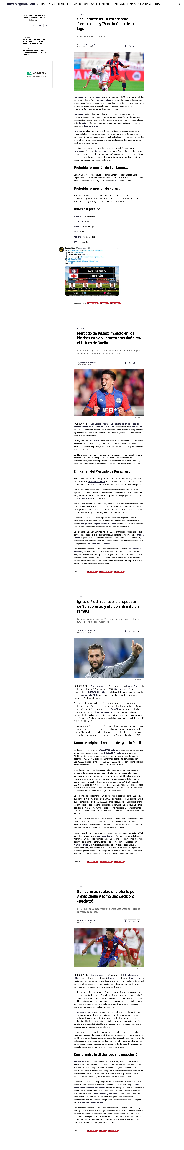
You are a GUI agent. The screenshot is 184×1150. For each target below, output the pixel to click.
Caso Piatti (116, 683)
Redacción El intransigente (88, 45)
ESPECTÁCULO (119, 4)
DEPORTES (104, 4)
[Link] (134, 46)
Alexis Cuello (109, 413)
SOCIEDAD (84, 4)
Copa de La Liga (93, 303)
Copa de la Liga (104, 100)
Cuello (105, 445)
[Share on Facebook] (125, 46)
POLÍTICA (61, 4)
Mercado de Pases (106, 558)
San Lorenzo (80, 97)
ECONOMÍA (72, 4)
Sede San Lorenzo (103, 686)
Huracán (99, 97)
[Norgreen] (36, 62)
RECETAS (157, 4)
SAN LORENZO (26, 37)
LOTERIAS (132, 4)
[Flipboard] (40, 25)
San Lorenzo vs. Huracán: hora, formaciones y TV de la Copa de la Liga (36, 18)
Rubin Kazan (136, 413)
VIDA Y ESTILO (145, 4)
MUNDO (93, 4)
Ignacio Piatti (93, 835)
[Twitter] (33, 25)
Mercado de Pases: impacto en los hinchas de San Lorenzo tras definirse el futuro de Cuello (35, 42)
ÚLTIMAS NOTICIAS (46, 4)
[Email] (46, 25)
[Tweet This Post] (130, 46)
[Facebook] (27, 25)
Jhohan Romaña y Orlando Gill (105, 1054)
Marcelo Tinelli (81, 818)
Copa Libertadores (105, 810)
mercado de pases (96, 468)
